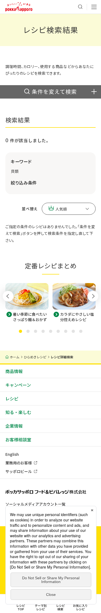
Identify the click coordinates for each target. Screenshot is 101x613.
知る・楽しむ (18, 412)
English (12, 454)
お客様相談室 (18, 439)
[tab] (20, 331)
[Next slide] (93, 296)
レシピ (11, 398)
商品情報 (14, 371)
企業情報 (14, 426)
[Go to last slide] (8, 296)
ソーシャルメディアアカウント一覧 (35, 504)
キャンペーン (18, 385)
